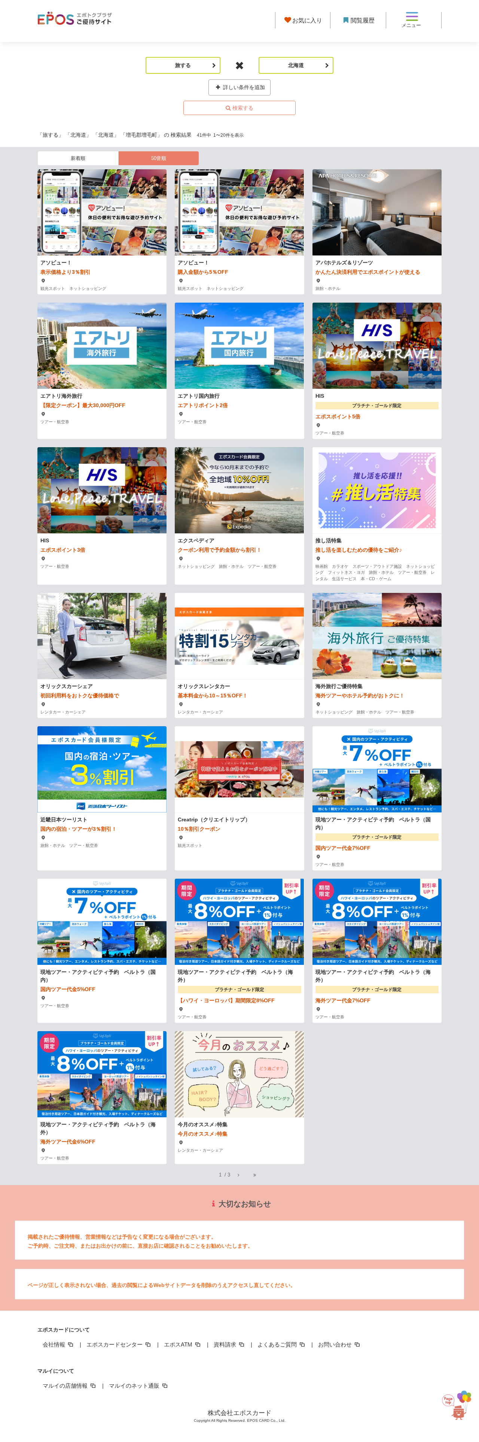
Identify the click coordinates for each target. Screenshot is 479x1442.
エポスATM (179, 1344)
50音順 (158, 158)
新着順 (78, 158)
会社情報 (55, 1344)
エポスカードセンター (115, 1344)
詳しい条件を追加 (243, 87)
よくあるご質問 (277, 1344)
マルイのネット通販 (135, 1385)
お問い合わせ (335, 1344)
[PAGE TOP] (459, 1407)
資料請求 (226, 1344)
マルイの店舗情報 (66, 1385)
